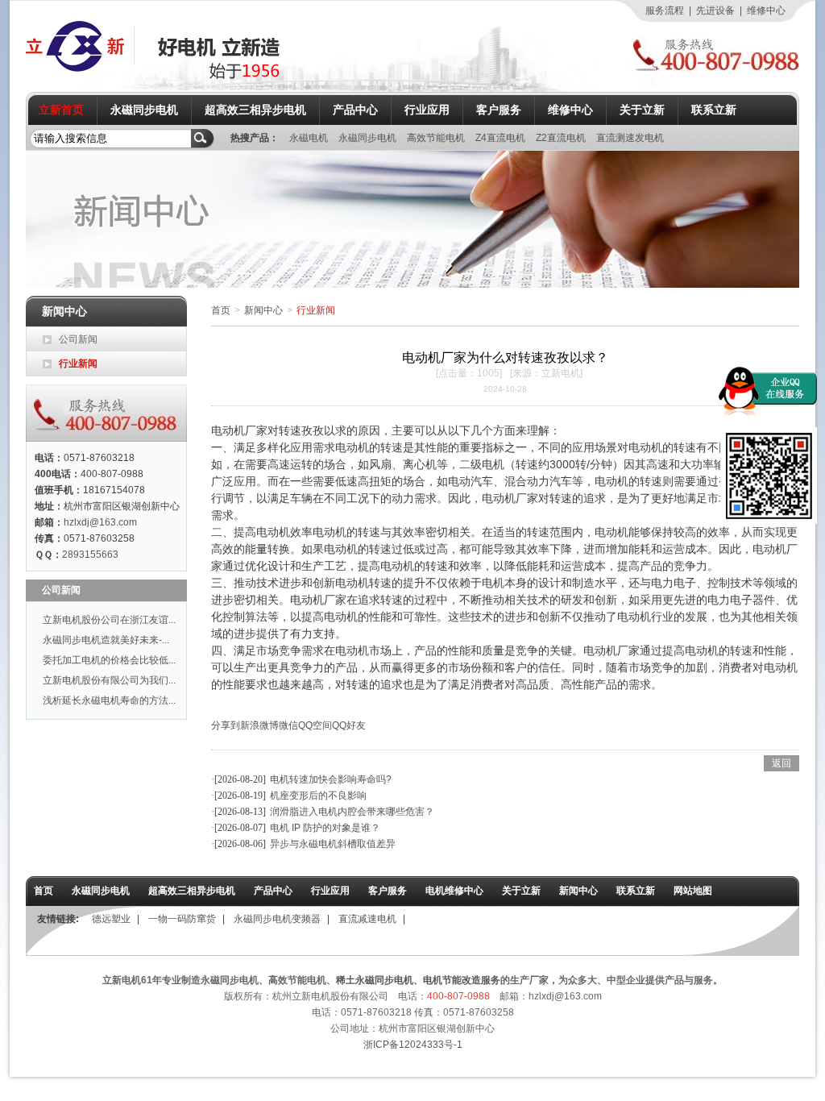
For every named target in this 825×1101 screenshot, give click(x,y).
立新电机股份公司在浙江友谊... (109, 619)
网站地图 (693, 890)
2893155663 (90, 554)
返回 (781, 763)
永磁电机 (309, 137)
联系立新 (713, 109)
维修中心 (766, 10)
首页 (220, 310)
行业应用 (427, 109)
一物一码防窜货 (182, 918)
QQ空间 (315, 725)
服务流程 (664, 10)
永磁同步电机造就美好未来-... (106, 640)
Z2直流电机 (562, 137)
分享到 (225, 725)
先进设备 (715, 10)
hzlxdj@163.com (100, 522)
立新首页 (61, 109)
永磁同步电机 (144, 109)
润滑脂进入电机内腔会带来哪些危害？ (352, 811)
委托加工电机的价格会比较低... (109, 660)
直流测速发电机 (630, 137)
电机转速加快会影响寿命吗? (331, 779)
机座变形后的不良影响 (318, 795)
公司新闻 (78, 339)
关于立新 (642, 109)
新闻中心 (263, 310)
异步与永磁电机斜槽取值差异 (333, 844)
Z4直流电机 (501, 137)
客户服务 (498, 109)
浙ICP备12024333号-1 (412, 1044)
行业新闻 (78, 363)
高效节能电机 (437, 137)
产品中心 (355, 109)
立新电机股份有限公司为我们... (109, 680)
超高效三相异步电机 (255, 109)
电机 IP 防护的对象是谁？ (325, 827)
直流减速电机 (367, 918)
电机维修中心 (454, 890)
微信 (288, 725)
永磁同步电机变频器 (277, 918)
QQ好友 (349, 725)
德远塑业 (111, 918)
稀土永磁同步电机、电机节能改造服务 (418, 980)
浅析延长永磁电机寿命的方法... (109, 700)
